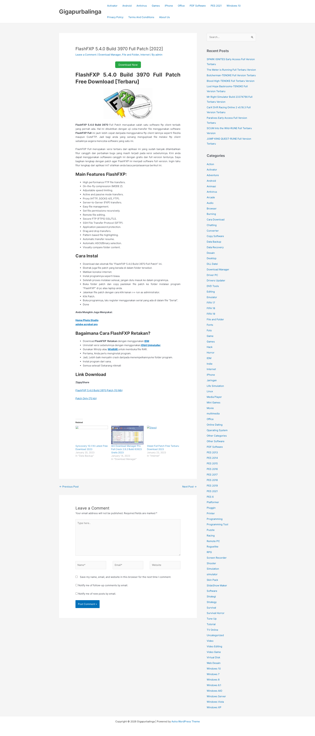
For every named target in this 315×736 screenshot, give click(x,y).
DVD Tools (213, 286)
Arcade (211, 197)
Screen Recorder (217, 557)
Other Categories (217, 435)
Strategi (211, 596)
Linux (210, 391)
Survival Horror (215, 613)
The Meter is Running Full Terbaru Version (231, 69)
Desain (211, 252)
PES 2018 (212, 480)
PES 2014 (212, 457)
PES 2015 (212, 463)
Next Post (189, 486)
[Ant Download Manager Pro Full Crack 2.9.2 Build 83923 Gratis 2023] (127, 435)
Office (181, 5)
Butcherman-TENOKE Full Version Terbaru (231, 75)
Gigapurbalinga (80, 11)
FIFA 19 (211, 313)
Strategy (212, 602)
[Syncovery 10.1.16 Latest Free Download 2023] (91, 435)
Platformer (213, 502)
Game (210, 336)
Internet (145, 54)
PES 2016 (212, 469)
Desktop (211, 258)
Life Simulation (215, 385)
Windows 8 (213, 679)
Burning (211, 213)
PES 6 (210, 496)
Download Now (128, 64)
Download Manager (109, 54)
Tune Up (212, 618)
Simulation (213, 568)
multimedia (213, 413)
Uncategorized (215, 635)
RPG (209, 552)
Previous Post (69, 486)
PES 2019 (212, 485)
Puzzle (211, 530)
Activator (112, 5)
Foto (209, 330)
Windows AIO (214, 690)
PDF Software (198, 5)
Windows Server (216, 696)
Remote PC (213, 541)
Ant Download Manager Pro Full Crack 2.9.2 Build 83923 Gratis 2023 (126, 449)
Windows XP (214, 707)
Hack (209, 347)
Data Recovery (215, 247)
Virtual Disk (213, 657)
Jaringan (212, 380)
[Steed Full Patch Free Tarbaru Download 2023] (163, 435)
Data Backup (214, 241)
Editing (211, 291)
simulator (212, 574)
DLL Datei (212, 263)
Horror (210, 352)
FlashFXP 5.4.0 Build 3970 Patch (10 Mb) (99, 390)
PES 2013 (212, 452)
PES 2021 (216, 5)
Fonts (210, 324)
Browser (212, 208)
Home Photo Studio (86, 320)
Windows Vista (215, 701)
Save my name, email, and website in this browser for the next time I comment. (125, 576)
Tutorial (211, 624)
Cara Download (215, 219)
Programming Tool (217, 524)
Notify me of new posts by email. (97, 593)
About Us (164, 17)
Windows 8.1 (214, 685)
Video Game (214, 652)
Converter (213, 230)
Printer (211, 513)
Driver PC (212, 275)
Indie (209, 363)
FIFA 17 (211, 302)
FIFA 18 (211, 308)
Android (127, 5)
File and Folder (130, 54)
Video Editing (214, 646)
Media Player (214, 396)
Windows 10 (234, 5)
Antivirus (141, 5)
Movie (210, 408)
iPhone (169, 5)
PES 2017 (212, 474)
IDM (209, 358)
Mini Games (213, 402)
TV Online (212, 629)
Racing (211, 535)
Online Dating (214, 424)
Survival (211, 607)
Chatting (212, 225)
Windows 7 (213, 674)
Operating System (217, 430)
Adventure (213, 175)
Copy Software (215, 236)
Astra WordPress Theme (185, 721)
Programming (214, 519)
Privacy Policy (115, 17)
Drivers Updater (216, 280)
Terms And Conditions (141, 17)
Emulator (212, 297)
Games (156, 5)
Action (210, 164)
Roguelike (212, 546)
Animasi (211, 186)
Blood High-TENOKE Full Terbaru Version (230, 80)
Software (212, 590)
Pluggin (211, 507)
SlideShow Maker (217, 585)
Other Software (215, 441)
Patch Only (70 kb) (86, 398)
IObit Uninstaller (150, 345)
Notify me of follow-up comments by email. (103, 585)
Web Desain (213, 663)
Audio (210, 202)
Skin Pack (212, 579)
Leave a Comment (85, 54)
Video (210, 640)
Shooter (211, 563)
